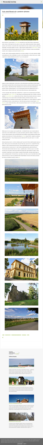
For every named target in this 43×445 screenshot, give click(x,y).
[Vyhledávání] (17, 2)
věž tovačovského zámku (9, 96)
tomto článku (17, 42)
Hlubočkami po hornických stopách (15, 421)
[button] (2, 15)
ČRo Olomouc (35, 47)
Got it (24, 443)
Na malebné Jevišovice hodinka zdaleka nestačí (17, 367)
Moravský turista (9, 2)
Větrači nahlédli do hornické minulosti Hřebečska (17, 385)
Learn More (19, 443)
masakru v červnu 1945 (12, 94)
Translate (17, 353)
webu (23, 136)
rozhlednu (22, 50)
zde (19, 157)
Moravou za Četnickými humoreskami (15, 403)
